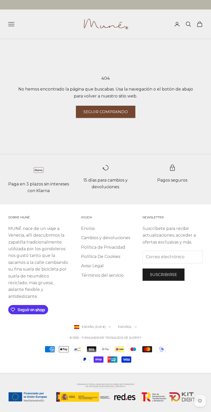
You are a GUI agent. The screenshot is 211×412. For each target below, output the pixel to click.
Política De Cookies (100, 256)
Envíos (88, 228)
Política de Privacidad (103, 247)
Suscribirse (163, 274)
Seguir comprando (105, 111)
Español (125, 327)
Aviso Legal (92, 265)
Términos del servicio (102, 275)
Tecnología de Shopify (123, 337)
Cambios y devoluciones (105, 237)
